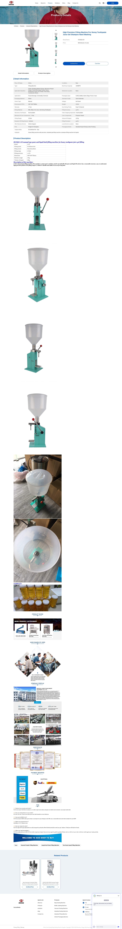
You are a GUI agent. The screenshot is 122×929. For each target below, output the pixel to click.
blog (69, 3)
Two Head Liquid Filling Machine (71, 845)
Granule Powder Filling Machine (29, 845)
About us (40, 902)
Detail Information (23, 73)
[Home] (21, 903)
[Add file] (94, 926)
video (63, 3)
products (50, 3)
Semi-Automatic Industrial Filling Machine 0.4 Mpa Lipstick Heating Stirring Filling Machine (29, 883)
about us (43, 3)
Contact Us (40, 914)
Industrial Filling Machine (31, 26)
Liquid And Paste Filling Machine (50, 845)
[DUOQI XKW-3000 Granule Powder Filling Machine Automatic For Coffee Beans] (50, 870)
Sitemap (22, 927)
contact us (75, 3)
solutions (57, 3)
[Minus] (118, 896)
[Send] (118, 926)
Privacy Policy (17, 927)
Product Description (44, 73)
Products (22, 26)
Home (36, 3)
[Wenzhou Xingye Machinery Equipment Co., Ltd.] (11, 3)
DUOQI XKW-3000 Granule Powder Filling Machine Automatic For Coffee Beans (50, 883)
